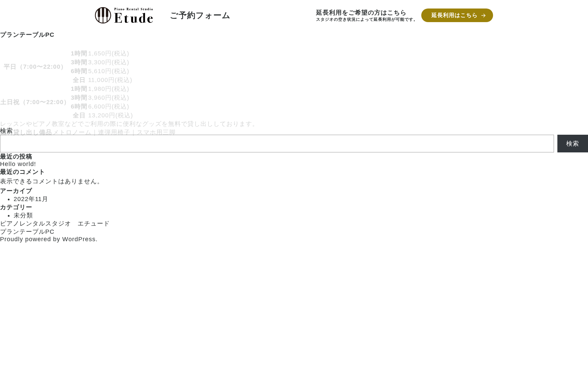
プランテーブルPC (27, 231)
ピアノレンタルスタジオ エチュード (55, 223)
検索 (572, 143)
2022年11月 (31, 199)
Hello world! (18, 164)
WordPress (79, 239)
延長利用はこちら (454, 15)
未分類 (23, 215)
